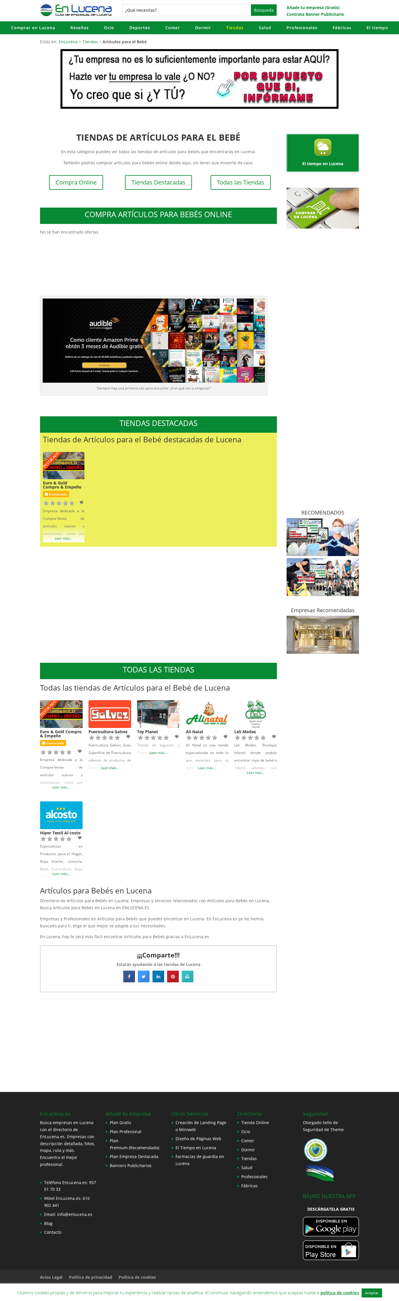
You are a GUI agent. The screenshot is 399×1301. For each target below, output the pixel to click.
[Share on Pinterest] (173, 980)
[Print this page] (187, 980)
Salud (265, 27)
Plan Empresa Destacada (134, 1156)
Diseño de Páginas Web (198, 1138)
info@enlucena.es (74, 1214)
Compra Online (76, 182)
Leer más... (63, 538)
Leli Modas (245, 731)
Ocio (109, 27)
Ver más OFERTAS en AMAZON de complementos (158, 253)
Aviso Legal (51, 1277)
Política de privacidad (90, 1277)
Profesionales (302, 27)
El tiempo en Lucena (322, 163)
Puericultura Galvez (108, 731)
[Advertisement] (158, 604)
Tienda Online (255, 1122)
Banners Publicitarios (131, 1165)
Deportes (139, 27)
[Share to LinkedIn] (158, 980)
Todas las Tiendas (240, 182)
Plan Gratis (120, 1122)
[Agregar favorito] (82, 502)
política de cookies (339, 1292)
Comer (172, 27)
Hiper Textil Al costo (60, 833)
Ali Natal (194, 731)
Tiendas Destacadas (158, 182)
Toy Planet (147, 731)
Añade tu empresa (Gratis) (313, 7)
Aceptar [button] (372, 1292)
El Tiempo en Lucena (196, 1147)
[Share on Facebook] (129, 980)
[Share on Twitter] (144, 980)
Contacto (52, 1232)
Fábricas (342, 27)
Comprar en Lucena (33, 27)
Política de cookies (137, 1277)
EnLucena (68, 41)
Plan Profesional (125, 1131)
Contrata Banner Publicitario (315, 14)
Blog (48, 1223)
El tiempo (377, 27)
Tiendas (235, 27)
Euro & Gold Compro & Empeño (62, 485)
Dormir (203, 27)
